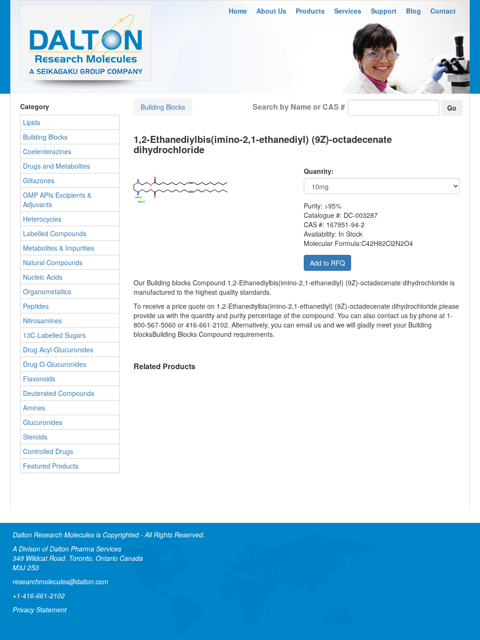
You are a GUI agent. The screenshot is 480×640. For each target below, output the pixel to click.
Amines (34, 407)
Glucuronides (42, 422)
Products (310, 10)
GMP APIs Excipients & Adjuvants (57, 199)
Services (347, 10)
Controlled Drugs (48, 451)
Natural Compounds (52, 262)
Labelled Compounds (54, 233)
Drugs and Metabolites (56, 166)
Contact (443, 10)
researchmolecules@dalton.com (60, 581)
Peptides (36, 306)
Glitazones (38, 180)
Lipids (31, 122)
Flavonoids (39, 378)
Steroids (35, 436)
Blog (413, 10)
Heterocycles (42, 218)
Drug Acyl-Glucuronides (58, 349)
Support (384, 10)
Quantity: (319, 171)
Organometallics (47, 291)
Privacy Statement (40, 609)
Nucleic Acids (42, 277)
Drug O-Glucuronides (54, 364)
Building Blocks (163, 107)
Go (452, 107)
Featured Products (50, 465)
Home (238, 10)
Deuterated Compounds (58, 393)
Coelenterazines (47, 151)
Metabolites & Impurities (58, 248)
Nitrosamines (42, 320)
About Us (271, 10)
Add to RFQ (327, 263)
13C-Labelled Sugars (54, 335)
